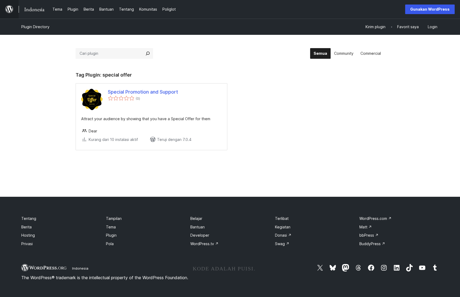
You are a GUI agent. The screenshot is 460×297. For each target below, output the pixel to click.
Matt (365, 227)
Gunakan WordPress (430, 9)
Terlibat (282, 218)
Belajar (196, 218)
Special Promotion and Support (143, 92)
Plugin (111, 235)
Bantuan (197, 227)
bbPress (369, 235)
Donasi (283, 235)
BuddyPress (372, 243)
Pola (110, 243)
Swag (282, 243)
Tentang (28, 218)
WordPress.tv (204, 243)
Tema (111, 227)
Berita (26, 227)
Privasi (27, 243)
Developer (199, 235)
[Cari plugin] (147, 53)
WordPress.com (375, 218)
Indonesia (80, 268)
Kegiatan (282, 227)
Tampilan (114, 218)
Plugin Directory (35, 26)
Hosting (28, 235)
